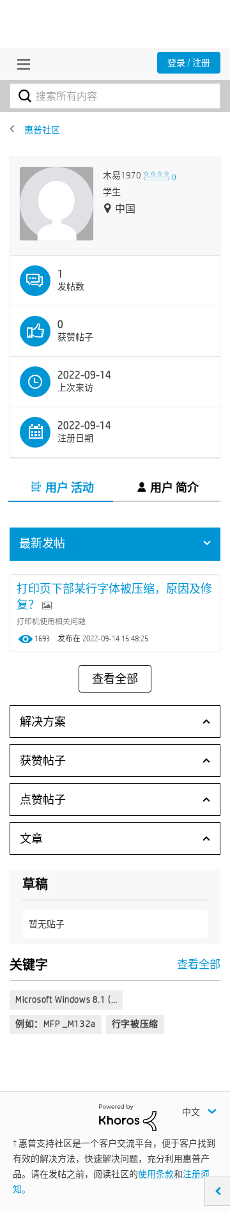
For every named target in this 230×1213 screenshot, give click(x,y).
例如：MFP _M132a (55, 1023)
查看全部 (115, 679)
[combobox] (115, 96)
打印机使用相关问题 (51, 621)
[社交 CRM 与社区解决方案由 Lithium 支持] (128, 1117)
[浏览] (20, 64)
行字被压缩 (135, 1023)
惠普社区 (42, 130)
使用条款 (156, 1174)
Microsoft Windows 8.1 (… (66, 999)
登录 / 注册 (188, 62)
